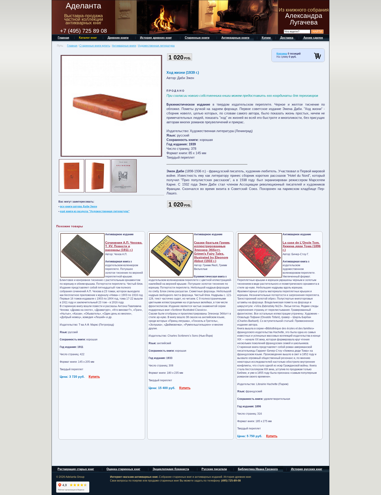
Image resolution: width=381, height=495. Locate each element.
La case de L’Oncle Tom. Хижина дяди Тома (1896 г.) (302, 246)
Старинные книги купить (94, 45)
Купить (94, 376)
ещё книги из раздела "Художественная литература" (95, 211)
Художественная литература (156, 45)
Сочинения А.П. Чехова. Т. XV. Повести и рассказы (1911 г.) (123, 246)
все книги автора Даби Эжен (78, 206)
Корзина (281, 53)
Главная (72, 45)
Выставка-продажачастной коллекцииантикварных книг (83, 19)
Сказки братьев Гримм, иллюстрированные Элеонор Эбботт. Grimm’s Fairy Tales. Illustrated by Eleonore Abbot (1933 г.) (212, 252)
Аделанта (83, 5)
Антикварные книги (124, 45)
